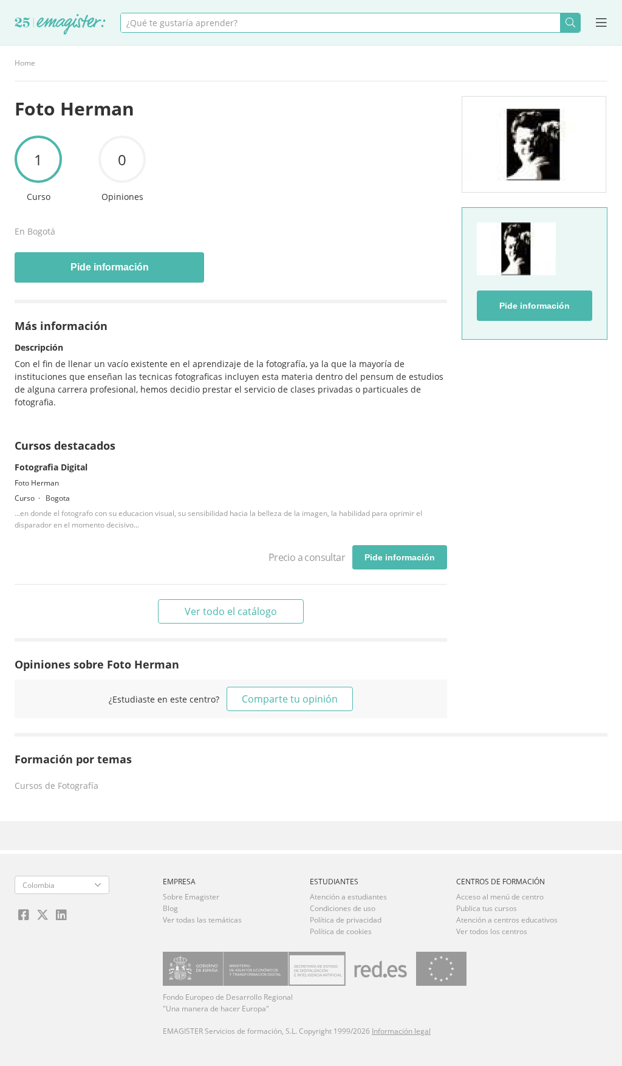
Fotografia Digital (51, 467)
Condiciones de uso (342, 908)
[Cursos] (60, 25)
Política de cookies (341, 931)
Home (25, 63)
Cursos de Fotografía (56, 785)
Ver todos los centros (491, 931)
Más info (32, 95)
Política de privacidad (345, 920)
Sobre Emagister (191, 897)
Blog (170, 908)
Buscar (570, 22)
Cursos (92, 95)
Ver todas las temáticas (202, 920)
